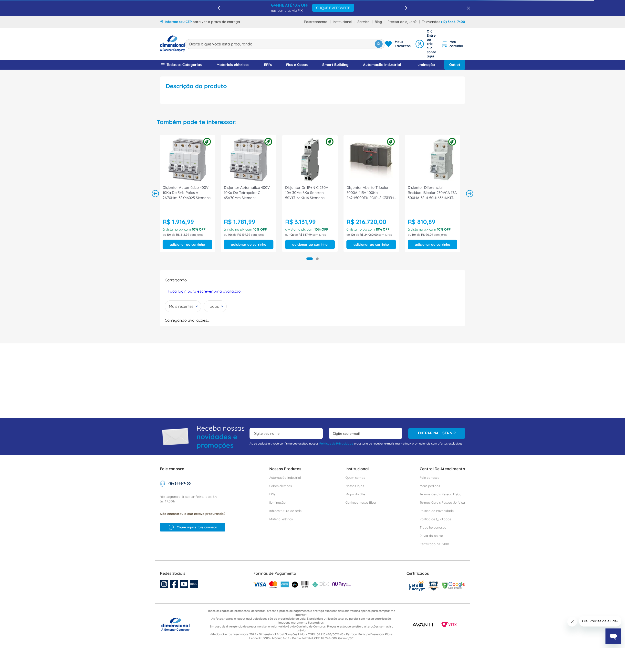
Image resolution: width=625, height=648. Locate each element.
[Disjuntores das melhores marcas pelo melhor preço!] (224, 251)
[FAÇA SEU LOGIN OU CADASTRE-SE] (426, 28)
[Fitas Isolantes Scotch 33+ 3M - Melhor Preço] (180, 251)
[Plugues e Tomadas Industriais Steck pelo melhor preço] (400, 251)
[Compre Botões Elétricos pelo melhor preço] (356, 251)
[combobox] (285, 28)
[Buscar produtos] (379, 28)
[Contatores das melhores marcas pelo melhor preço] (268, 251)
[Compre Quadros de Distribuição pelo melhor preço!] (444, 251)
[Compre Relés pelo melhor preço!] (312, 251)
